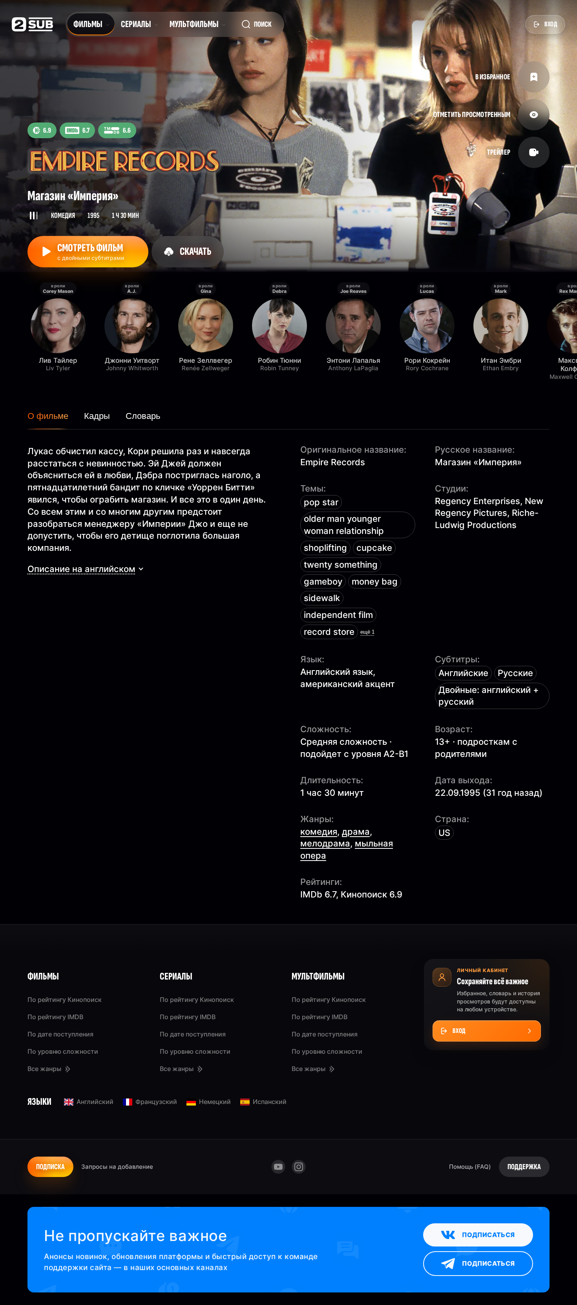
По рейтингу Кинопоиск (64, 999)
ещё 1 (367, 632)
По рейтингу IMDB (55, 1017)
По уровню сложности (62, 1051)
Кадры (97, 416)
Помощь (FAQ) (470, 1166)
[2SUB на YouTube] (278, 1166)
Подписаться (488, 1235)
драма (356, 831)
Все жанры (44, 1069)
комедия (318, 831)
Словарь (143, 416)
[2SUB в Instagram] (298, 1166)
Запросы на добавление (117, 1166)
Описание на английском (81, 569)
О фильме (47, 416)
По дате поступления (60, 1034)
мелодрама (325, 843)
